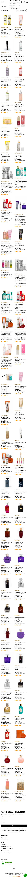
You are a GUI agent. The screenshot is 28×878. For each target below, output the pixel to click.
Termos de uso (5, 851)
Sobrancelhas (15, 2)
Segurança (4, 837)
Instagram (14, 869)
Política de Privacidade (7, 848)
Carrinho (27, 2)
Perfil (24, 2)
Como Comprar (5, 840)
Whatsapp (25, 875)
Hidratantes (15, 8)
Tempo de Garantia (6, 846)
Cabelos (15, 5)
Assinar (14, 826)
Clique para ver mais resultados (14, 805)
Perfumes (15, 3)
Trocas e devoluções (6, 853)
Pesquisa (21, 2)
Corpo (15, 7)
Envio (2, 842)
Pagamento (4, 844)
